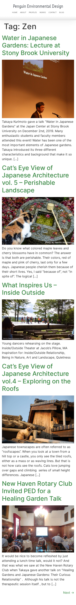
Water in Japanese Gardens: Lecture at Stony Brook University (35, 45)
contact (53, 12)
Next (68, 592)
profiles (33, 12)
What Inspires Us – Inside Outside (29, 288)
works (43, 12)
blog (61, 12)
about (23, 12)
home (14, 12)
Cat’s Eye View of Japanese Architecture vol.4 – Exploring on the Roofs (36, 377)
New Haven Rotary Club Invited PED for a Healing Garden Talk (37, 491)
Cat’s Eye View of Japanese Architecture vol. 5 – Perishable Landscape (35, 179)
